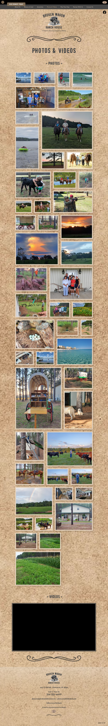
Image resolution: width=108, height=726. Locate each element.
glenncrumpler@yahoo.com (66, 699)
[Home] (2, 2)
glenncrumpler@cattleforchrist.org (44, 699)
